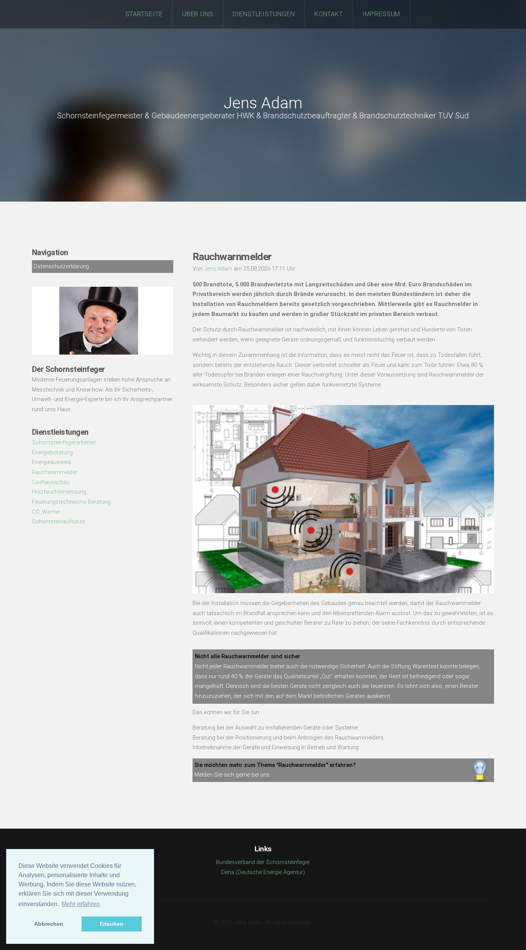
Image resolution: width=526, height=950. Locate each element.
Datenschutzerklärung (61, 266)
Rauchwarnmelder (54, 472)
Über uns (198, 14)
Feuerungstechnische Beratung (71, 501)
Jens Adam (263, 103)
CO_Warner (46, 511)
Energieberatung (52, 452)
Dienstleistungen (264, 14)
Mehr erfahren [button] (81, 904)
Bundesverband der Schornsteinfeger (263, 862)
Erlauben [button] (111, 924)
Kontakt (328, 14)
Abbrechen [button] (48, 924)
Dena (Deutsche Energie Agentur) (263, 872)
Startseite (144, 14)
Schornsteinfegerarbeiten (64, 442)
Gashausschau (51, 482)
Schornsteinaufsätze (58, 521)
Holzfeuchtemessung (59, 491)
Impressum (381, 14)
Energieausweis (51, 462)
